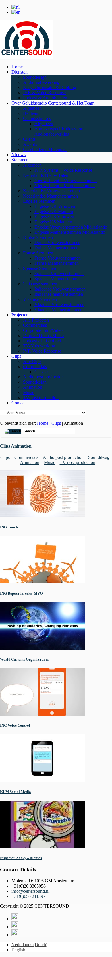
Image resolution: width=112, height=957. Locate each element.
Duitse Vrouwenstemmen (57, 242)
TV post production (41, 397)
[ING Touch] (42, 515)
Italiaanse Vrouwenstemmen (60, 289)
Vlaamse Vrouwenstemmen (59, 304)
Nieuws (18, 154)
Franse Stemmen (38, 252)
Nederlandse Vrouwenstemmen (51, 190)
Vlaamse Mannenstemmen (58, 309)
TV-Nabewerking (39, 345)
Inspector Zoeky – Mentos (21, 858)
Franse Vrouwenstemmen (57, 258)
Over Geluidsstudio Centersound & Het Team (52, 102)
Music (28, 392)
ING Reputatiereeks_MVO (21, 593)
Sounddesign (35, 77)
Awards (30, 144)
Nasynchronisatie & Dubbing (49, 87)
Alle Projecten (36, 320)
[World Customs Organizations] (42, 648)
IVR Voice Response (42, 351)
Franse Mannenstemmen (56, 263)
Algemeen (32, 108)
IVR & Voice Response (44, 92)
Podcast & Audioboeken (45, 97)
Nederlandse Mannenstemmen (50, 196)
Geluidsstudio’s (37, 118)
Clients (29, 139)
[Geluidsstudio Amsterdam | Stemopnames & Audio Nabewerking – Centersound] (26, 57)
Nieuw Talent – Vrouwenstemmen (65, 180)
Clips (16, 356)
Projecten (19, 314)
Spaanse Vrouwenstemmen (59, 273)
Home (17, 66)
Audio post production (43, 376)
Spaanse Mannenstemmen (58, 278)
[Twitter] (14, 918)
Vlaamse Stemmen (40, 299)
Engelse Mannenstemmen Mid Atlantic (69, 232)
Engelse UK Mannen (53, 211)
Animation (32, 387)
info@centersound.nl (30, 891)
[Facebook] (14, 926)
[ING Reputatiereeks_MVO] (42, 581)
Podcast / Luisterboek (42, 340)
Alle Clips (32, 361)
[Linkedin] (14, 934)
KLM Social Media (15, 792)
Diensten (19, 71)
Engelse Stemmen (39, 201)
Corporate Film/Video (43, 330)
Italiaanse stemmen (40, 283)
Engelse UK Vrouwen (54, 206)
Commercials (35, 325)
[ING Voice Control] (42, 714)
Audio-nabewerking (41, 82)
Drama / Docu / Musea (43, 335)
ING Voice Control (15, 725)
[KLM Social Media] (42, 780)
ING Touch (9, 527)
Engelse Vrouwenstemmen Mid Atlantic (70, 227)
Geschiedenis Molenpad (45, 149)
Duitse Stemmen (38, 237)
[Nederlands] (15, 7)
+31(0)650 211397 (28, 896)
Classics (41, 371)
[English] (15, 12)
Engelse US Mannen (53, 221)
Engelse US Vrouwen (54, 216)
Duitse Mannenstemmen (56, 247)
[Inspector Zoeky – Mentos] (42, 846)
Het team (31, 113)
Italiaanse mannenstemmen (58, 294)
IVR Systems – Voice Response (63, 170)
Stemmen (19, 159)
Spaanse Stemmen (39, 268)
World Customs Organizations (24, 659)
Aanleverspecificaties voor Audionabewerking (58, 131)
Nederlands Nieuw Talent (46, 175)
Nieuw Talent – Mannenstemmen (64, 185)
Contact (18, 402)
